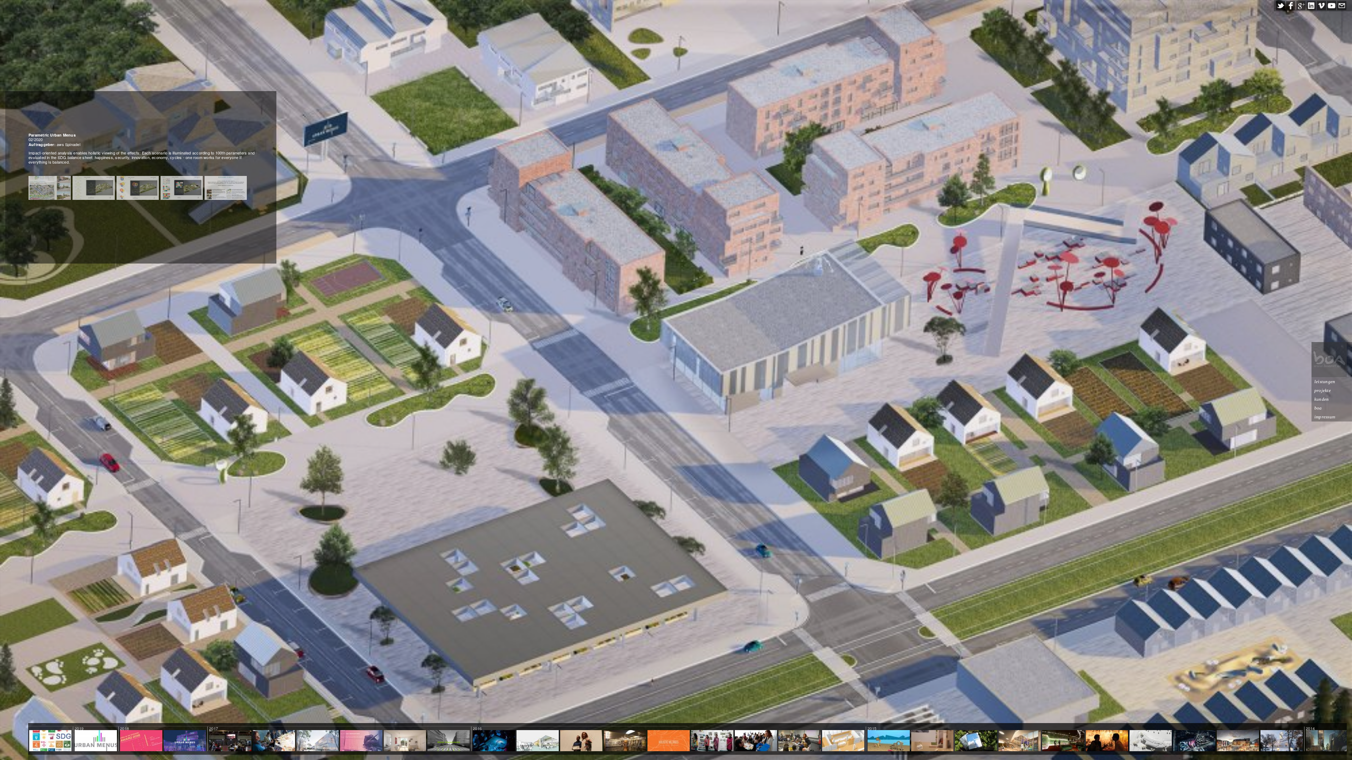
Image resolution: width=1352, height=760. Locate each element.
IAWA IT (799, 741)
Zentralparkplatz (1238, 741)
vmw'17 (230, 741)
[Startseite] (1329, 359)
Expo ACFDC (1106, 741)
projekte (1322, 390)
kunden (1321, 399)
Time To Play (888, 741)
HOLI (669, 741)
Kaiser (405, 741)
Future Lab (1281, 741)
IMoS (317, 741)
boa (1318, 408)
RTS (537, 741)
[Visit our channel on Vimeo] (1321, 5)
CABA (756, 741)
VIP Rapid (1063, 741)
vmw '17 (361, 741)
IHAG (625, 741)
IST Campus (1150, 741)
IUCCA (581, 741)
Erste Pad (976, 741)
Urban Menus (95, 741)
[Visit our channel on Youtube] (1331, 5)
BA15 (932, 741)
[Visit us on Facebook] (1290, 5)
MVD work (494, 741)
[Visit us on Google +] (1301, 5)
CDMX (274, 741)
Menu (185, 741)
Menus (448, 741)
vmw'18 (141, 741)
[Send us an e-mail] (1341, 5)
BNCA (712, 741)
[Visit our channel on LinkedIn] (1311, 5)
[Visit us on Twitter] (1280, 5)
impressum (1324, 416)
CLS (843, 741)
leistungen (1324, 381)
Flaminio (1194, 741)
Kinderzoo (1019, 741)
